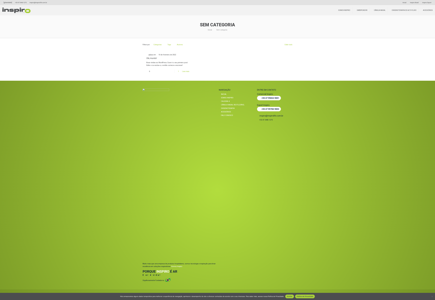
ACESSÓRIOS (226, 112)
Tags (169, 45)
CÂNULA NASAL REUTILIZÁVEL (233, 105)
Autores (180, 45)
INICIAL (224, 94)
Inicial (404, 2)
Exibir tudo (288, 45)
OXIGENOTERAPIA (228, 108)
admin (151, 55)
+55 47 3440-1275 (21, 2)
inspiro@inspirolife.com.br (38, 2)
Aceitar (289, 296)
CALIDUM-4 (225, 101)
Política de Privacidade (305, 296)
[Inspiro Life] (16, 9)
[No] (432, 296)
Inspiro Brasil (414, 2)
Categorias (157, 45)
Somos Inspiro (176, 266)
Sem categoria (221, 30)
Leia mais (185, 71)
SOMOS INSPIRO (227, 98)
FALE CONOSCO (227, 115)
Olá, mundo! (151, 58)
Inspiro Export (426, 2)
